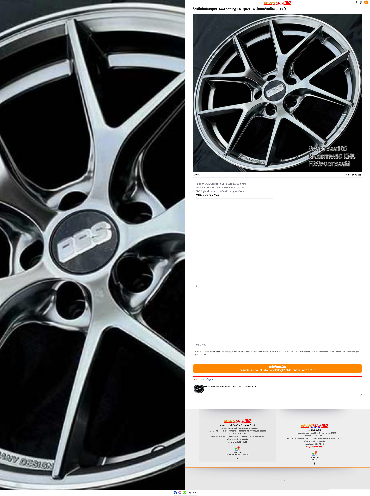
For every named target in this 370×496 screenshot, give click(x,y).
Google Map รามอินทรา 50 (314, 458)
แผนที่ (193, 492)
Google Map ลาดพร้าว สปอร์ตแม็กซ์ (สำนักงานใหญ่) (237, 453)
